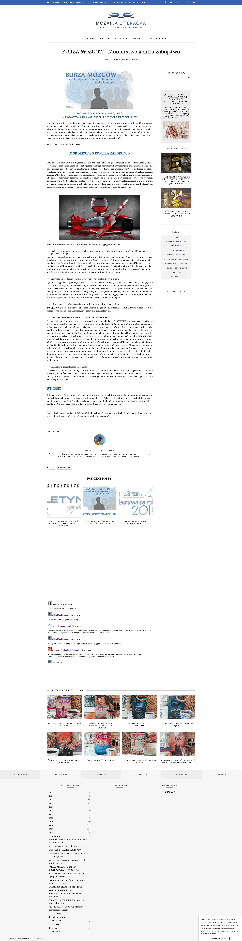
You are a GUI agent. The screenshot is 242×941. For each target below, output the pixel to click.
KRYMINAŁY (176, 246)
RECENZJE (104, 39)
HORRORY (176, 237)
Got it (226, 938)
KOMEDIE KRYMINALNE (176, 241)
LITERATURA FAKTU (176, 250)
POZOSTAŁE (176, 277)
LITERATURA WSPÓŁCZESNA (176, 259)
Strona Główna (87, 39)
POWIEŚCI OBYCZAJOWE (176, 268)
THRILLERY (176, 272)
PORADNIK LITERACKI (141, 39)
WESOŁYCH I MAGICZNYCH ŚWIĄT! (65, 850)
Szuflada (161, 39)
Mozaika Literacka (28, 938)
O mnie (56, 2)
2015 (52, 467)
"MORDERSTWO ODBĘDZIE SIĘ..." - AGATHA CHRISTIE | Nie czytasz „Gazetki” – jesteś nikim (176, 180)
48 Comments (133, 59)
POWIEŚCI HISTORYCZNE (176, 263)
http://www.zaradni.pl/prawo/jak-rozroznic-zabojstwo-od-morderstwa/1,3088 (83, 272)
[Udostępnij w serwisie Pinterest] (58, 432)
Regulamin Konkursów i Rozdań (128, 2)
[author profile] (100, 440)
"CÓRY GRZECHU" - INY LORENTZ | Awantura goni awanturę (176, 213)
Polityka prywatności (76, 2)
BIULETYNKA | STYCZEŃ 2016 (63, 846)
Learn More (216, 938)
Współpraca (100, 2)
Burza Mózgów (64, 467)
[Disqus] (100, 566)
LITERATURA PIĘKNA (176, 255)
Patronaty (121, 39)
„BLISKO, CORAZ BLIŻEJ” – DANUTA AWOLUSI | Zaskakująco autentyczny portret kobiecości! (176, 99)
